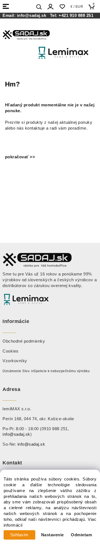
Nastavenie (52, 535)
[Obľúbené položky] (62, 6)
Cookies (10, 351)
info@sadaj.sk (33, 15)
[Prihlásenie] (51, 6)
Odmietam (81, 535)
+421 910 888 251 (76, 15)
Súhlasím (19, 535)
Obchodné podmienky (23, 341)
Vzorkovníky (14, 361)
